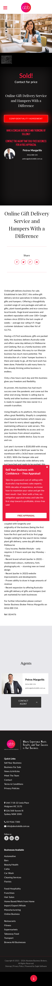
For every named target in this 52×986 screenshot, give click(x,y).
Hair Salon (9, 897)
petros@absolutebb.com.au (32, 159)
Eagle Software (41, 966)
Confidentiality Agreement (26, 118)
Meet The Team (11, 775)
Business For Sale (12, 767)
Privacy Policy (18, 966)
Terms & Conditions (13, 784)
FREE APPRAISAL (26, 515)
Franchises (9, 893)
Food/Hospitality (12, 888)
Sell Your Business (12, 762)
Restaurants (10, 921)
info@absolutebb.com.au (18, 826)
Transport (8, 938)
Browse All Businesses (15, 942)
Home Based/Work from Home (19, 901)
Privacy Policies (11, 788)
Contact (8, 779)
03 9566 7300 (13, 822)
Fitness (7, 925)
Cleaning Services (12, 877)
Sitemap (8, 966)
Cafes (7, 869)
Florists (7, 881)
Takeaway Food (11, 933)
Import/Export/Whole (15, 905)
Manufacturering (12, 909)
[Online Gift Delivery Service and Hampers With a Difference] (26, 33)
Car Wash (9, 873)
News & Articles (12, 771)
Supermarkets (11, 929)
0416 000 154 (32, 155)
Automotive (10, 856)
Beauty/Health (11, 864)
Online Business (12, 914)
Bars (6, 860)
